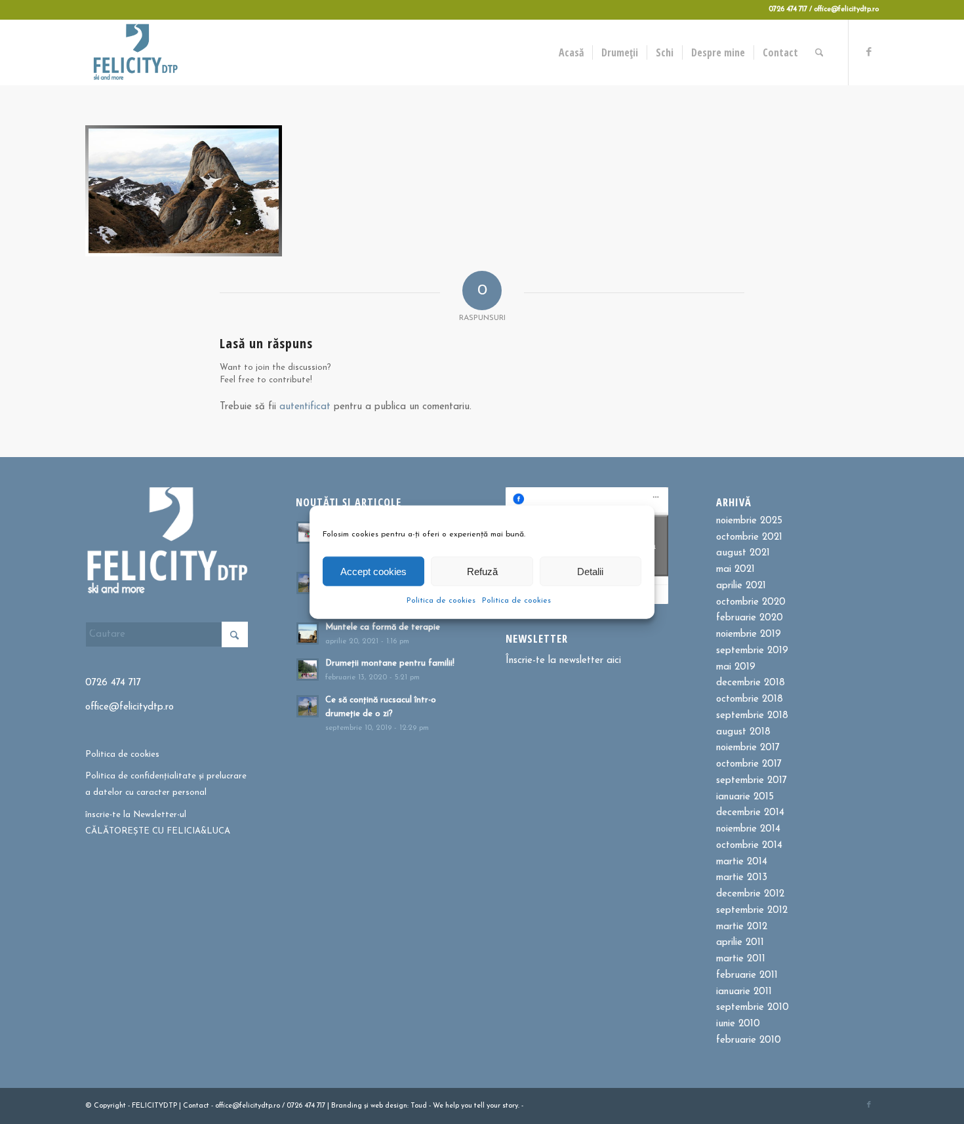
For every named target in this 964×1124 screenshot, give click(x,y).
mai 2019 (735, 667)
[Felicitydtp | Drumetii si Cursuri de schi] (135, 52)
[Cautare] (819, 52)
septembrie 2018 (752, 716)
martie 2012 (741, 927)
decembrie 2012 (750, 894)
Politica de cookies (441, 601)
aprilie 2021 (741, 586)
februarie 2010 (748, 1040)
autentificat (305, 407)
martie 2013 (741, 878)
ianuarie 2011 (744, 992)
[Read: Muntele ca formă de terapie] (307, 633)
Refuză (482, 570)
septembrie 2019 (752, 651)
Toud (419, 1106)
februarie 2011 (747, 975)
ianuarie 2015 (745, 797)
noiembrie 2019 (748, 634)
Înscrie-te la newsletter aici (563, 661)
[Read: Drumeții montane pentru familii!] (307, 669)
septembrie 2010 (752, 1008)
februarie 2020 (749, 618)
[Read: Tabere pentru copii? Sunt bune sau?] (307, 532)
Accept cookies (373, 570)
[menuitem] (571, 52)
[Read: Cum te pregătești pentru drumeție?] (307, 583)
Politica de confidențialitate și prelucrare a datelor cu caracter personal (166, 784)
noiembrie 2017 (748, 748)
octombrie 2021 (749, 537)
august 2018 (743, 732)
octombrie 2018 (749, 699)
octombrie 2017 (749, 764)
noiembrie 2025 (749, 521)
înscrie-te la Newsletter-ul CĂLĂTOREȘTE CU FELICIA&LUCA (157, 823)
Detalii (590, 570)
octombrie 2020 (751, 602)
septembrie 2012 (752, 910)
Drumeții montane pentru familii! (389, 663)
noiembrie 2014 (748, 829)
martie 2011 (740, 959)
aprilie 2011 (740, 943)
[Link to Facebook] (869, 52)
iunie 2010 (738, 1024)
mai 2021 (735, 569)
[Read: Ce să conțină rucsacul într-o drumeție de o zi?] (307, 706)
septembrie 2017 (751, 781)
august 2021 (743, 553)
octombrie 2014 (749, 846)
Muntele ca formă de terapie (382, 627)
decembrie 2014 (750, 813)
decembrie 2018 (750, 683)
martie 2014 (741, 862)
